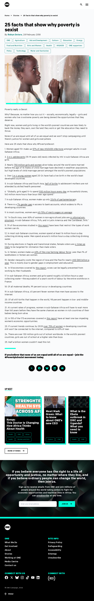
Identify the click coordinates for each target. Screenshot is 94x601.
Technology (21, 51)
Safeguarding (55, 546)
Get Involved (11, 546)
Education (67, 40)
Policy (9, 51)
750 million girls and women (28, 165)
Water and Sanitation (39, 51)
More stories (14, 451)
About (8, 550)
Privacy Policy (55, 542)
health (10, 439)
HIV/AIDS (60, 46)
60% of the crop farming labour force (52, 252)
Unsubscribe (54, 558)
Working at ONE (13, 558)
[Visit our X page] (11, 577)
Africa (27, 434)
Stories (16, 16)
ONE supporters (75, 46)
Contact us (10, 565)
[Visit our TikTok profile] (27, 577)
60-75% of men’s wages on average (55, 212)
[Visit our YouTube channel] (33, 577)
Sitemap (52, 554)
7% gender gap (24, 204)
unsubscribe (42, 495)
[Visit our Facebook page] (6, 577)
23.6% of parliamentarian (62, 199)
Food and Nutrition (14, 46)
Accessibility (54, 550)
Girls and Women (34, 46)
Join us (65, 504)
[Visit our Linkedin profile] (38, 577)
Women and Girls (23, 439)
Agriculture (20, 40)
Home (7, 16)
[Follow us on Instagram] (22, 577)
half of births (51, 183)
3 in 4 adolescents (16, 157)
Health (49, 46)
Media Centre (11, 561)
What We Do (11, 542)
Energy (79, 40)
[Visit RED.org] (51, 579)
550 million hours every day (52, 191)
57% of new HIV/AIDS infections (48, 149)
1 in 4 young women (21, 176)
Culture (55, 40)
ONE (8, 40)
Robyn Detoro (15, 34)
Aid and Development (38, 40)
